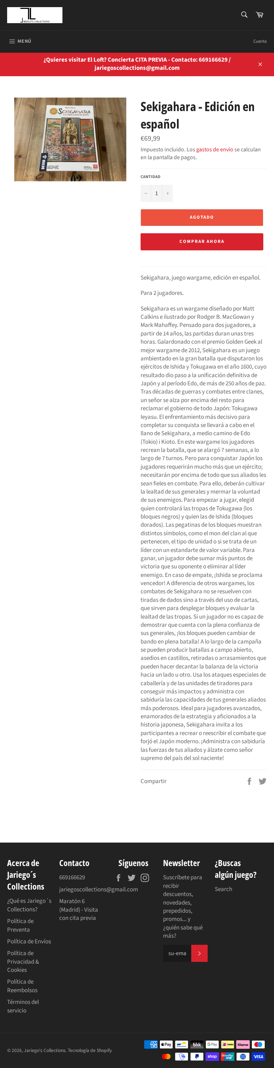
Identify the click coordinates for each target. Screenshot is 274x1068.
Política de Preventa (20, 925)
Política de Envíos (29, 941)
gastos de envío (214, 149)
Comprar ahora (201, 241)
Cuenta (260, 41)
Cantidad (151, 177)
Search (223, 889)
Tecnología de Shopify (90, 1050)
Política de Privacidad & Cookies (23, 961)
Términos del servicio (23, 1006)
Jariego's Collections (45, 1050)
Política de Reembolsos (22, 986)
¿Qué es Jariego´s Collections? (29, 905)
